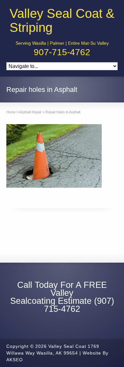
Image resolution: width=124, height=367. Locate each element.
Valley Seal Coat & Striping (62, 20)
